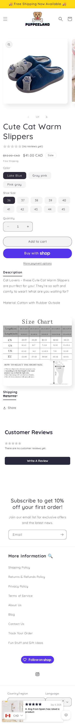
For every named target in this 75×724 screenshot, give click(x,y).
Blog (11, 614)
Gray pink (39, 175)
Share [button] (12, 408)
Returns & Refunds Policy (26, 577)
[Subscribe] (61, 535)
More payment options (37, 263)
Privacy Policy (18, 586)
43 (36, 209)
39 (50, 200)
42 (22, 209)
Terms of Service (20, 596)
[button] (5, 19)
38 (36, 200)
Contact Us (16, 624)
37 (23, 200)
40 (64, 200)
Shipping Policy (19, 567)
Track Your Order (20, 633)
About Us (15, 605)
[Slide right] (46, 117)
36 (9, 200)
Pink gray (14, 184)
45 (63, 209)
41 (8, 209)
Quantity (8, 218)
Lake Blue (14, 175)
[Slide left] (28, 117)
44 (49, 209)
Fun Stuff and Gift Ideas (25, 643)
